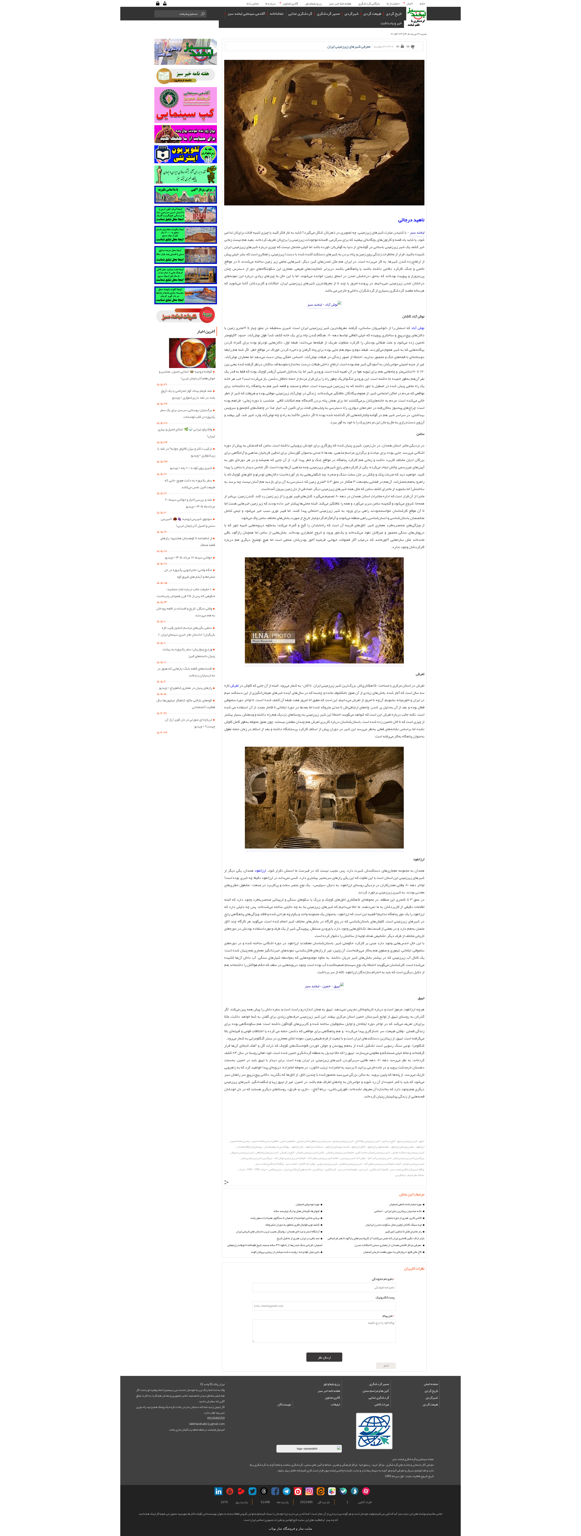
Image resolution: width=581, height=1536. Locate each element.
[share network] (226, 1183)
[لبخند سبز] (324, 304)
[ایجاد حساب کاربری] (164, 3)
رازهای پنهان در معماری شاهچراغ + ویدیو (185, 687)
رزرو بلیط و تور (331, 1384)
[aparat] (366, 1491)
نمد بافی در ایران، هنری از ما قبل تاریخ (298, 1238)
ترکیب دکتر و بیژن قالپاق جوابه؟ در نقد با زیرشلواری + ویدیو (186, 452)
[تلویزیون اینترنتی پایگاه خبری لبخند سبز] (185, 154)
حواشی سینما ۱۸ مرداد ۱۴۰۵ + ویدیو (188, 557)
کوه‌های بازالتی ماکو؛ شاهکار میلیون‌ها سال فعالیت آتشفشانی (185, 703)
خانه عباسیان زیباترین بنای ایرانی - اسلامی (398, 1211)
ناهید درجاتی (411, 220)
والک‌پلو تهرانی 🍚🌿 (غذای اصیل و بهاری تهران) (186, 432)
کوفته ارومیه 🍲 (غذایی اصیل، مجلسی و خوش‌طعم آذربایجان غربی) (187, 375)
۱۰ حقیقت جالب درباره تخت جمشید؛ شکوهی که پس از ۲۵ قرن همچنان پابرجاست (186, 592)
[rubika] (332, 1491)
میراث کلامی (381, 1404)
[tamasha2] (298, 1491)
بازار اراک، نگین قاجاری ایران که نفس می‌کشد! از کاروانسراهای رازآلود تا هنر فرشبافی (376, 1238)
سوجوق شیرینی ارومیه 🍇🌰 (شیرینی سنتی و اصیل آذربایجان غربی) (188, 522)
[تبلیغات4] (185, 275)
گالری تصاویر (290, 3)
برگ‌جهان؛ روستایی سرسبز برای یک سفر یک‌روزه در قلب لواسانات (187, 413)
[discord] (343, 1491)
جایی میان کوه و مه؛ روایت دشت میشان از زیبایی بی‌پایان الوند (285, 1252)
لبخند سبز (416, 232)
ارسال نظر (324, 1357)
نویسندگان (284, 1404)
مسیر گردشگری (379, 1384)
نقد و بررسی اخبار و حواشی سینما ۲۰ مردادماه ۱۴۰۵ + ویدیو (190, 503)
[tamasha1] (241, 1491)
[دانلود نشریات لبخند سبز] (185, 315)
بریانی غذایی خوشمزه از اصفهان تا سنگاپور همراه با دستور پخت (285, 1218)
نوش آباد (417, 328)
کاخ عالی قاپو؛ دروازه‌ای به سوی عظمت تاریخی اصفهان (392, 1252)
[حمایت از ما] (185, 134)
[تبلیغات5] (185, 295)
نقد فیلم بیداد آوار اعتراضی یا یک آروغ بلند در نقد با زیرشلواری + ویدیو (188, 394)
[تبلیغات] (185, 215)
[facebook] (275, 1491)
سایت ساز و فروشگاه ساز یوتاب (290, 1528)
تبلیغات (335, 1404)
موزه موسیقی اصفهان (308, 1204)
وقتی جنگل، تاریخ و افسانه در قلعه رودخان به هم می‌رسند (185, 612)
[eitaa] (321, 1491)
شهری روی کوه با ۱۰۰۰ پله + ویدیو (191, 467)
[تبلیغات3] (185, 255)
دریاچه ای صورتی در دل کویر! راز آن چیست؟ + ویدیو (190, 723)
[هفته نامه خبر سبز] (185, 76)
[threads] (264, 1491)
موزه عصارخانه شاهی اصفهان (405, 1204)
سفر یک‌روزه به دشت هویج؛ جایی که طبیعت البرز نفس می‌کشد (190, 483)
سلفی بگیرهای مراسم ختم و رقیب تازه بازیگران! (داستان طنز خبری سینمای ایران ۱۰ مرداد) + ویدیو (186, 634)
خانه (422, 3)
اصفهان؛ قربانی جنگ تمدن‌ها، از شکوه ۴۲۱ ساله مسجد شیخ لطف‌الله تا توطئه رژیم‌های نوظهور (274, 1245)
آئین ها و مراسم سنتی (376, 1390)
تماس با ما (252, 3)
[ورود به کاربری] (157, 3)
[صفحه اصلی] (416, 17)
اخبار (410, 3)
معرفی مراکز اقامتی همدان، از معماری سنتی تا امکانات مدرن (388, 1245)
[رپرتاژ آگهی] (185, 195)
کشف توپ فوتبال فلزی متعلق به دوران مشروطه (293, 1225)
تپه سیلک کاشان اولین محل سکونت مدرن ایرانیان (393, 1225)
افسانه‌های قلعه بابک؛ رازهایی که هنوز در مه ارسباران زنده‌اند (186, 672)
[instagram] (309, 1491)
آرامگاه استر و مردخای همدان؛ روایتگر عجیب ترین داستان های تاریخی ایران (278, 1231)
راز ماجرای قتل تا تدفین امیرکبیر (403, 1231)
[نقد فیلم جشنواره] (185, 174)
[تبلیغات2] (185, 235)
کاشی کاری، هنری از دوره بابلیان (404, 1218)
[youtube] (230, 1491)
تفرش (234, 685)
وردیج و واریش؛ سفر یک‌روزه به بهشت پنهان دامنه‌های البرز (188, 652)
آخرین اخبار (206, 331)
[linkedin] (218, 1491)
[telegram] (286, 1491)
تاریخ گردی (431, 1390)
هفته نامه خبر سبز (329, 1390)
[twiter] (252, 1491)
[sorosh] (355, 1491)
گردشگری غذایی (379, 1397)
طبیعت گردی (430, 1404)
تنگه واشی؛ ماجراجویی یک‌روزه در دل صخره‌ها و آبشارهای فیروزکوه (189, 573)
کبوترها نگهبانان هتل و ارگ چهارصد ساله (297, 1211)
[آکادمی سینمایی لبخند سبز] (185, 105)
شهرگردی (432, 1397)
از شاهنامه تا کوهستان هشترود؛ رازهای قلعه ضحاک (187, 541)
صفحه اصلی (431, 1384)
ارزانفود (260, 870)
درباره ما (270, 3)
